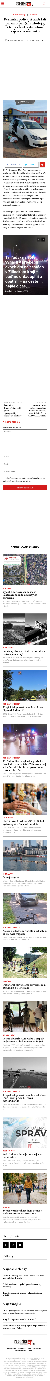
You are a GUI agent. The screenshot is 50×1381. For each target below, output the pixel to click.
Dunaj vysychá (11, 877)
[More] (42, 165)
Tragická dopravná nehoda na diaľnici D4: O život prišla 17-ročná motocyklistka (24, 1097)
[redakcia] (6, 40)
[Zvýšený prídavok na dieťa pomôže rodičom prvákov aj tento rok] (25, 1188)
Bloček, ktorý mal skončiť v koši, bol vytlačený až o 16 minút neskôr (23, 822)
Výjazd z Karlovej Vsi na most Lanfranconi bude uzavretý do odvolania (20, 594)
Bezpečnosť (9, 648)
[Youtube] (20, 1245)
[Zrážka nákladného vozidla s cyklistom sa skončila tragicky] (25, 908)
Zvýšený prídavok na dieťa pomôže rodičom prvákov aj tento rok (22, 1212)
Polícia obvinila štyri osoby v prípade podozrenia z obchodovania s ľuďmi (23, 1040)
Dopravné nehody (11, 704)
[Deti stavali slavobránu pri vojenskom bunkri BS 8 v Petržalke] (25, 962)
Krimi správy (19, 15)
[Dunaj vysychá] (25, 855)
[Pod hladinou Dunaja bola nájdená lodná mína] (25, 1132)
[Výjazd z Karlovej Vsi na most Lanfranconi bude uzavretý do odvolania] (25, 569)
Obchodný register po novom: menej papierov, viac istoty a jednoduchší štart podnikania (25, 1311)
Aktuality (8, 874)
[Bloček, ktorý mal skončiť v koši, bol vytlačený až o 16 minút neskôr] (25, 799)
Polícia (33, 15)
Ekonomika (8, 818)
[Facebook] (6, 1245)
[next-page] (43, 240)
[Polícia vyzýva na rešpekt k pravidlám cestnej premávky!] (25, 629)
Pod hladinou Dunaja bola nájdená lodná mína (22, 1156)
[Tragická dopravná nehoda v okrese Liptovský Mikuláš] (25, 685)
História (7, 981)
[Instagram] (13, 1245)
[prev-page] (39, 240)
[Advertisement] (25, 75)
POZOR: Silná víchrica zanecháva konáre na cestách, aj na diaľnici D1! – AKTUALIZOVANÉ (37, 410)
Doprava (7, 588)
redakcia (19, 40)
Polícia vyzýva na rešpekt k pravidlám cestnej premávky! (24, 652)
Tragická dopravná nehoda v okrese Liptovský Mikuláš (23, 709)
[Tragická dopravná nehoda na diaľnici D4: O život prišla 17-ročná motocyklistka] (25, 1073)
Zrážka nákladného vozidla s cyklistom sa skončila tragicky (25, 932)
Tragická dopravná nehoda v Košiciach (20, 1319)
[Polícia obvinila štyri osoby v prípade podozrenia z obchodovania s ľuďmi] (25, 1016)
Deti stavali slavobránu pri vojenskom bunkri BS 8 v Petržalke (24, 986)
